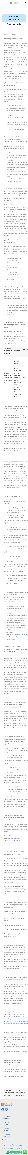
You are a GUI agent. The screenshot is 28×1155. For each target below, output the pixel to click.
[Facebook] (3, 1109)
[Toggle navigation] (22, 3)
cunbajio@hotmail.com (15, 838)
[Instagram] (6, 1109)
